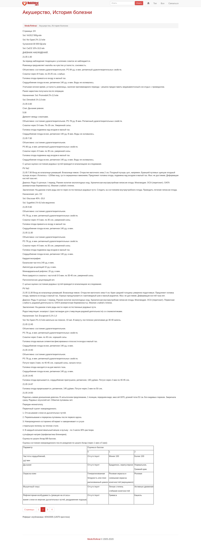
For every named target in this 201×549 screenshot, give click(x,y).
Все (162, 3)
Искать (139, 3)
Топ (155, 3)
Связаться (173, 3)
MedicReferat (31, 26)
